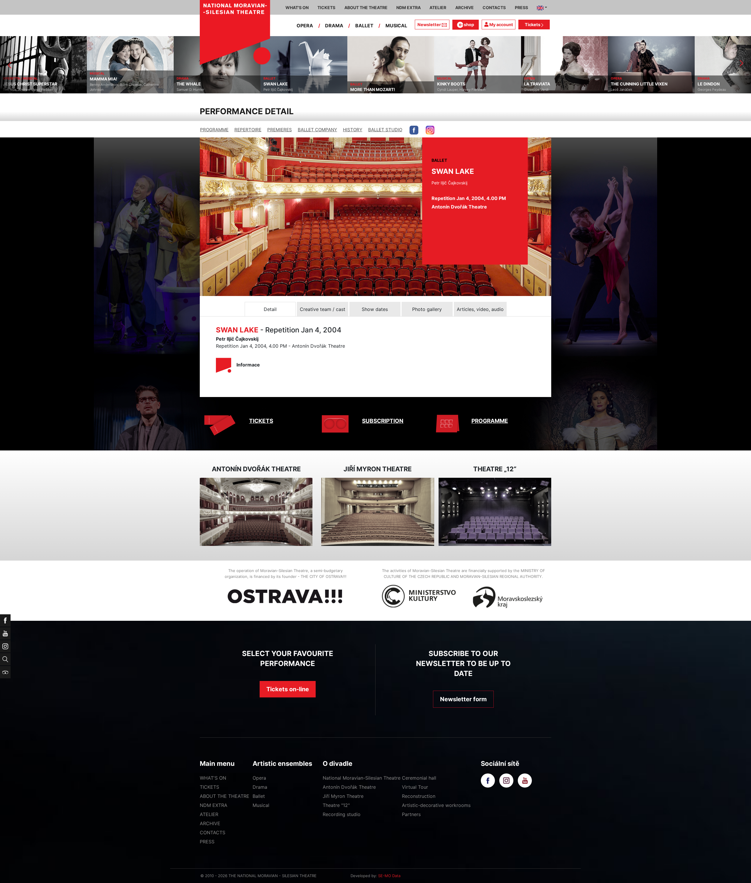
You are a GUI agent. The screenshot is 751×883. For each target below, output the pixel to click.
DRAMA (334, 25)
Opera (259, 778)
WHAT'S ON (213, 778)
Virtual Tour (415, 787)
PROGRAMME (214, 129)
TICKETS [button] (326, 7)
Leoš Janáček (534, 90)
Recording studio (342, 814)
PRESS (207, 842)
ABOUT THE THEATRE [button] (366, 7)
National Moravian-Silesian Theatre (361, 778)
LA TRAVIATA (450, 84)
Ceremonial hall (419, 778)
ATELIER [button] (437, 7)
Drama (260, 787)
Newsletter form (463, 699)
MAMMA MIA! (17, 79)
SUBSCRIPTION (382, 421)
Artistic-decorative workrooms (436, 805)
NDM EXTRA (213, 805)
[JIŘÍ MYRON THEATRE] (377, 512)
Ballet (259, 796)
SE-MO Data (389, 875)
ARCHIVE (464, 7)
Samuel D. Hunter (103, 90)
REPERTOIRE (247, 129)
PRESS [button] (521, 7)
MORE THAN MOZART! (285, 89)
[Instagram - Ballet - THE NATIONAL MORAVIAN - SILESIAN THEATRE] (430, 130)
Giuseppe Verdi (449, 90)
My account (500, 24)
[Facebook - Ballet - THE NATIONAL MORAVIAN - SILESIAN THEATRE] (414, 130)
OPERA (305, 25)
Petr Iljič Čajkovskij (191, 90)
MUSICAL (396, 25)
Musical (261, 805)
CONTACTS (212, 832)
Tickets (533, 24)
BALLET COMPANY (317, 129)
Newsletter (429, 24)
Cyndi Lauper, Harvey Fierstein (374, 90)
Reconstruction (418, 796)
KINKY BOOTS (364, 84)
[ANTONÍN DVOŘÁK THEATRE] (256, 512)
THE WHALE (102, 84)
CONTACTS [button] (494, 7)
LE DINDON (622, 84)
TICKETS (261, 421)
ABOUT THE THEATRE (224, 796)
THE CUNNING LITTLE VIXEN (552, 84)
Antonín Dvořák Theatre (349, 787)
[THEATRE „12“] (495, 512)
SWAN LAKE (189, 84)
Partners (411, 814)
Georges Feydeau (625, 90)
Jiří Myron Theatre (343, 796)
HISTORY (352, 129)
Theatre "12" (336, 805)
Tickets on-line (287, 689)
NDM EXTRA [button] (408, 7)
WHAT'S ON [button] (297, 7)
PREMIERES (279, 129)
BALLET (364, 25)
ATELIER (209, 814)
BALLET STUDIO (385, 129)
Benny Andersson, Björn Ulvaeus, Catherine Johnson (37, 87)
